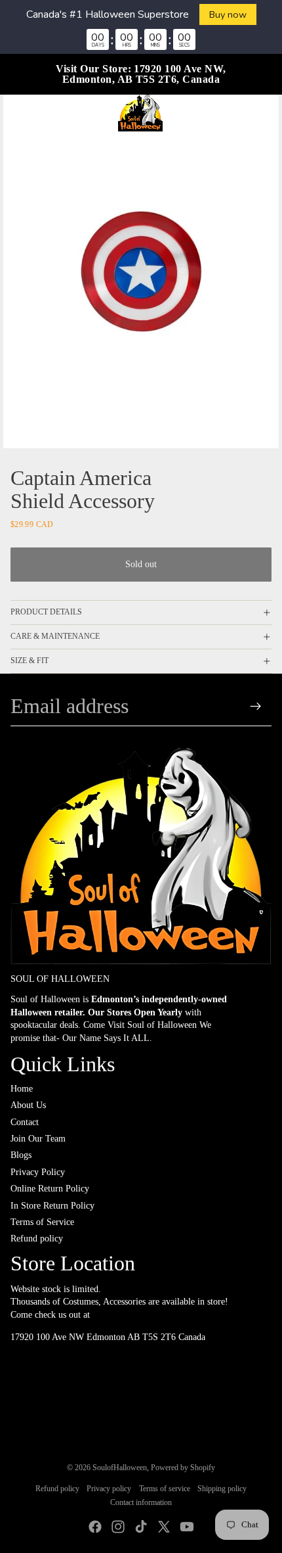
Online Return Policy (49, 1189)
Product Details (46, 611)
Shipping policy (222, 1488)
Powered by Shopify (183, 1467)
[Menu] (15, 113)
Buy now (228, 14)
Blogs (20, 1155)
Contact (24, 1122)
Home (21, 1089)
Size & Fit (29, 660)
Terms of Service (42, 1222)
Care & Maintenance (55, 636)
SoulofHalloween (119, 1467)
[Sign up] (256, 706)
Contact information (141, 1502)
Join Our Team (38, 1139)
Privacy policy (109, 1488)
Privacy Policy (37, 1172)
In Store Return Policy (52, 1206)
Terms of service (164, 1488)
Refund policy (36, 1238)
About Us (28, 1105)
